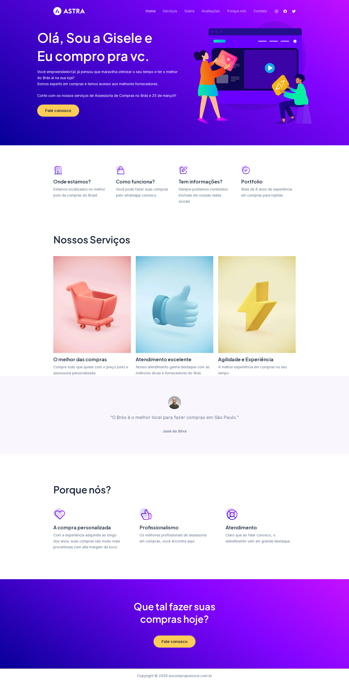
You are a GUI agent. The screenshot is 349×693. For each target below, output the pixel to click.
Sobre (189, 11)
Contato (260, 11)
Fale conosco (58, 110)
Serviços (170, 11)
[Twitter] (294, 11)
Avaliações (211, 11)
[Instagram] (276, 11)
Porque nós (236, 11)
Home (150, 11)
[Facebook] (285, 11)
